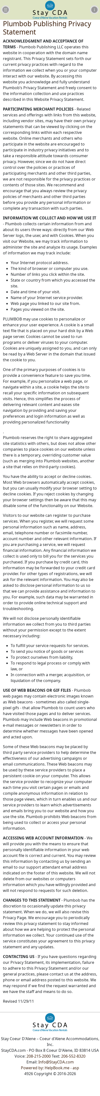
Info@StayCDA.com (56, 1062)
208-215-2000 (38, 1056)
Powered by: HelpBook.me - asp (50, 1067)
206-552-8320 (73, 1056)
